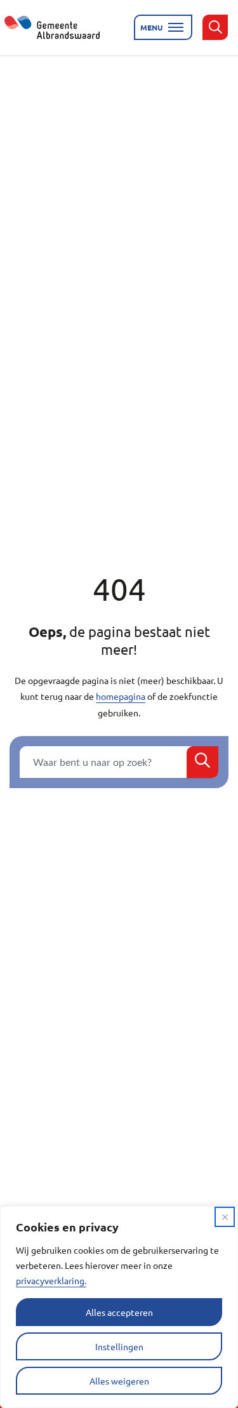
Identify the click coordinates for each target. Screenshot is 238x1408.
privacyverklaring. (51, 1280)
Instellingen (119, 1346)
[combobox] (119, 762)
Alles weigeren (119, 1380)
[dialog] (119, 1307)
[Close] (224, 1216)
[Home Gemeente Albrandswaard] (60, 27)
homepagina (120, 696)
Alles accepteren (119, 1312)
